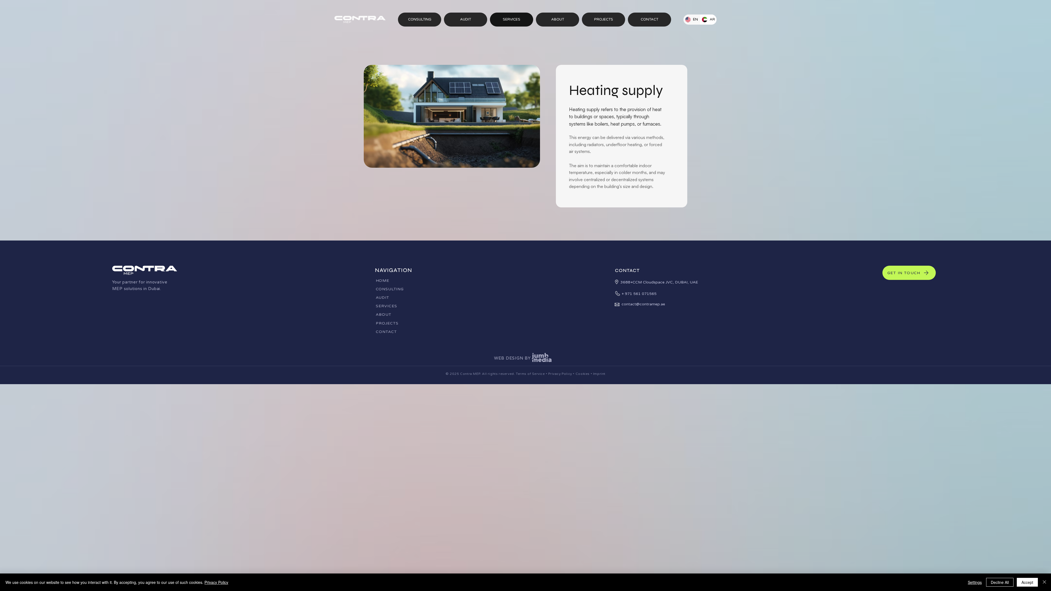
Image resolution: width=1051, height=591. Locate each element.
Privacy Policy (559, 374)
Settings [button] (975, 582)
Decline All (1000, 582)
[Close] (1044, 582)
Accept (1027, 582)
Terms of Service (530, 374)
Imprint (599, 374)
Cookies (583, 374)
